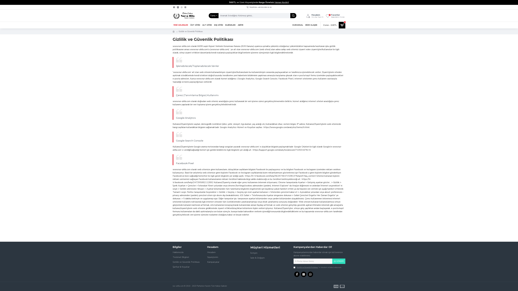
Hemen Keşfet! (282, 2)
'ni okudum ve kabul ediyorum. (319, 267)
